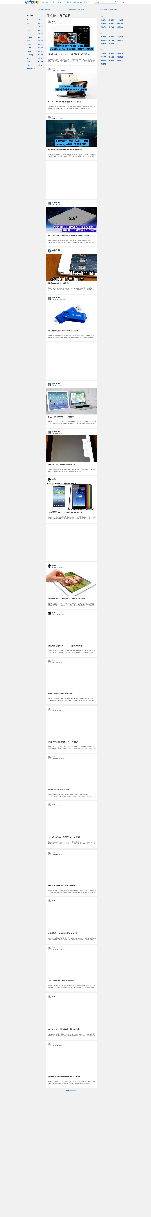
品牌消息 (103, 27)
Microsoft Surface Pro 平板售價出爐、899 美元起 (64, 837)
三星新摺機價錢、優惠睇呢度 (75, 9)
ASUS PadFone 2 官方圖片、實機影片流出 (61, 981)
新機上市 (111, 37)
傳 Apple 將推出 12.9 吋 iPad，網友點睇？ (61, 417)
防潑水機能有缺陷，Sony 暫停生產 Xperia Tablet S (64, 1077)
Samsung (30, 54)
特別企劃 (120, 23)
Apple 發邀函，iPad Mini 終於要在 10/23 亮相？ (63, 933)
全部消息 (103, 20)
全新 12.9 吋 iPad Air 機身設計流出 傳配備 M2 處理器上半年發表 (68, 235)
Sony (28, 58)
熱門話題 (111, 27)
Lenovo (29, 37)
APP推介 (111, 23)
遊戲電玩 (120, 60)
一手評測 (120, 20)
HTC (28, 30)
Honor (29, 27)
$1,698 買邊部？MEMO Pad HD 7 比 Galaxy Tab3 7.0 (65, 512)
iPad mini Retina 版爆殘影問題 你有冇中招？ (62, 464)
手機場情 (103, 23)
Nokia (29, 44)
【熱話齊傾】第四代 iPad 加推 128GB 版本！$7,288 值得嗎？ (67, 598)
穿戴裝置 (103, 64)
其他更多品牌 (31, 68)
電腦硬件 (111, 60)
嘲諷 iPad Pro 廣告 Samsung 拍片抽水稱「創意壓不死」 (66, 149)
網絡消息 (61, 567)
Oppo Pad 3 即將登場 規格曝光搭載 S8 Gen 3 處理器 (64, 102)
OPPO (29, 48)
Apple (29, 20)
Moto (28, 41)
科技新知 (120, 57)
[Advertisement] (71, 180)
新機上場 (111, 20)
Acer (60, 998)
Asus (28, 23)
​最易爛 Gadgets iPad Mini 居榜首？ (59, 283)
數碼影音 (103, 60)
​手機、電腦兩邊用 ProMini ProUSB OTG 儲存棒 (63, 331)
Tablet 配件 (62, 299)
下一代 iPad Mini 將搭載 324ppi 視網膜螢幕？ (62, 885)
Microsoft (61, 806)
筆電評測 (120, 53)
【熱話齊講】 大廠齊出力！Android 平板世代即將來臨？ (65, 646)
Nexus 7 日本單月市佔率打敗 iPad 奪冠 (60, 693)
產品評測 (120, 37)
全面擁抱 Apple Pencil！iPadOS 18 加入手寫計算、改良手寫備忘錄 (69, 54)
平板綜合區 (62, 70)
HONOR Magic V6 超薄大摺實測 (108, 9)
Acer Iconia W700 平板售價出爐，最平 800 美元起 (64, 1029)
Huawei (29, 34)
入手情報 (103, 40)
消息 (39, 20)
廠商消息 (120, 40)
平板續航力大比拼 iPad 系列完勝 (58, 789)
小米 (28, 65)
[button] (123, 2)
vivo (28, 61)
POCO (29, 51)
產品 (42, 20)
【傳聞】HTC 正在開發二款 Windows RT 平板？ (63, 742)
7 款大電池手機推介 (44, 9)
